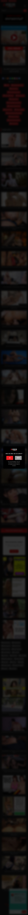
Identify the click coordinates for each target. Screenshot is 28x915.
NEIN (18, 458)
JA (10, 458)
